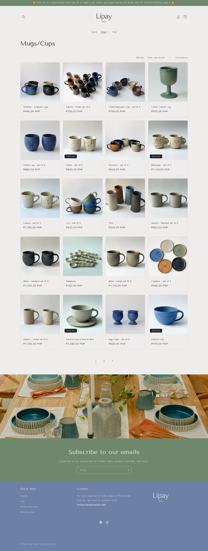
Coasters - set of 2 (161, 281)
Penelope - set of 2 (161, 165)
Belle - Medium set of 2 (35, 281)
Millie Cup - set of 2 (34, 165)
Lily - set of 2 (73, 223)
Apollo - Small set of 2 (78, 107)
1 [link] (95, 360)
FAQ (22, 501)
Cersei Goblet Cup (161, 107)
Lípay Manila (33, 544)
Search (24, 496)
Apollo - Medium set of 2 (164, 223)
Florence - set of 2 (118, 165)
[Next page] (112, 360)
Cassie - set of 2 (32, 223)
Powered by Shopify (47, 544)
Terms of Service (29, 506)
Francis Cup (157, 339)
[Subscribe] (128, 470)
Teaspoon (71, 281)
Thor (111, 223)
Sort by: (140, 57)
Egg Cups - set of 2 (119, 339)
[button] (23, 17)
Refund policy (27, 512)
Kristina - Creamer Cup (35, 107)
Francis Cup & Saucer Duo (80, 339)
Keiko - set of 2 (74, 165)
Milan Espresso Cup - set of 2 (124, 107)
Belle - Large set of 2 (120, 281)
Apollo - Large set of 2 (35, 339)
